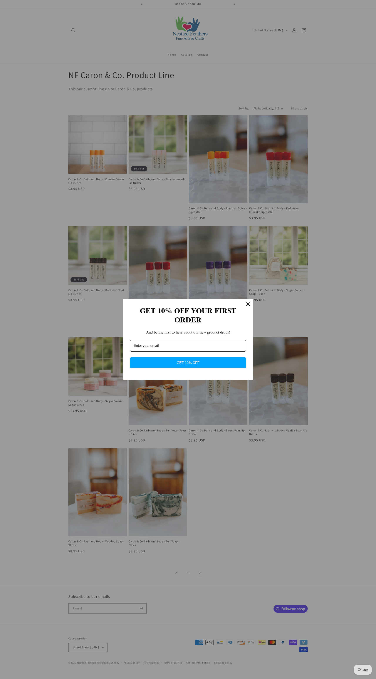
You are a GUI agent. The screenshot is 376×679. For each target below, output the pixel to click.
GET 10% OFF (188, 363)
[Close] (248, 304)
